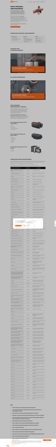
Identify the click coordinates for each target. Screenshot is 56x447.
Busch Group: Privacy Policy (15, 444)
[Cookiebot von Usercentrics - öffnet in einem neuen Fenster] (7, 445)
